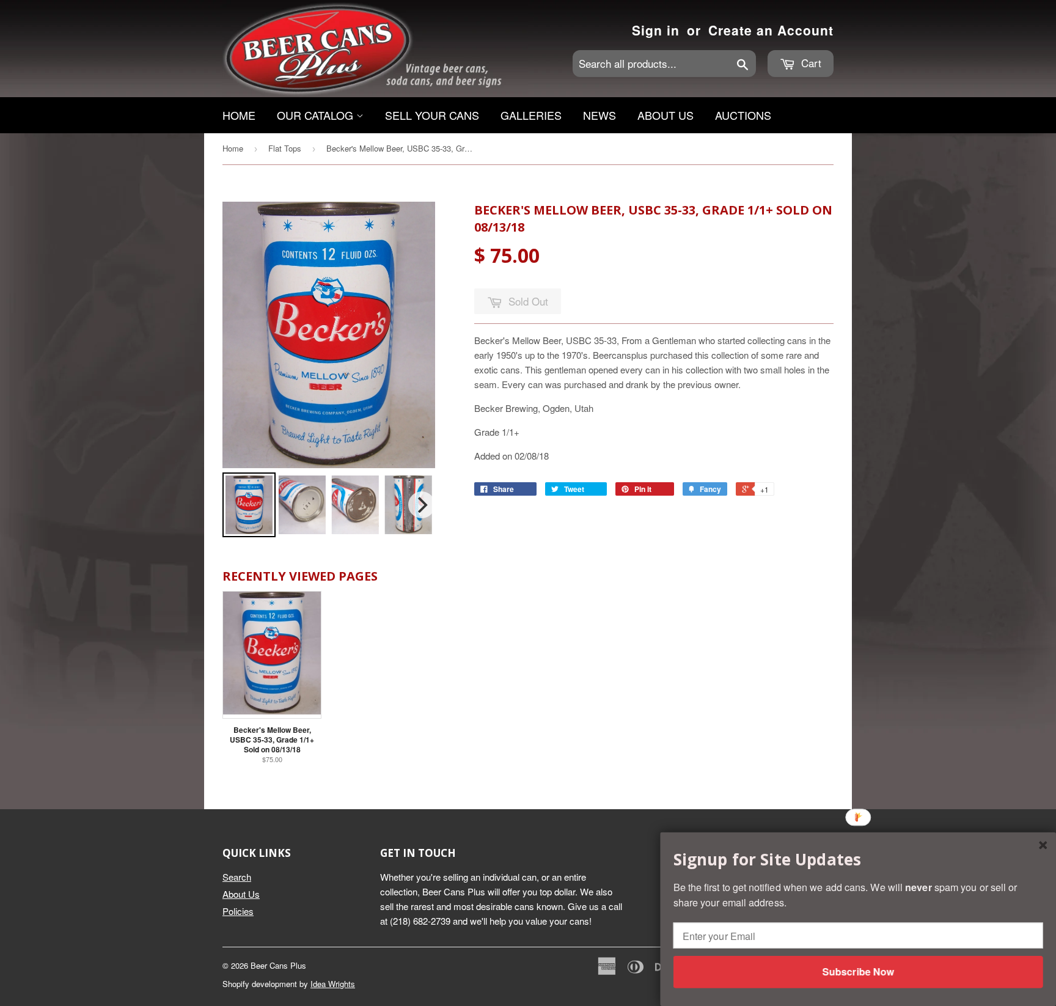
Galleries (531, 115)
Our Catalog (316, 115)
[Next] (421, 504)
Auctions (743, 115)
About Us (665, 115)
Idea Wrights (332, 983)
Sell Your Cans (432, 115)
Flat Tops (284, 148)
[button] (858, 859)
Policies (238, 911)
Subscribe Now (857, 971)
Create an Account (771, 30)
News (599, 115)
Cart (809, 62)
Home (238, 115)
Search (236, 876)
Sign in (656, 30)
